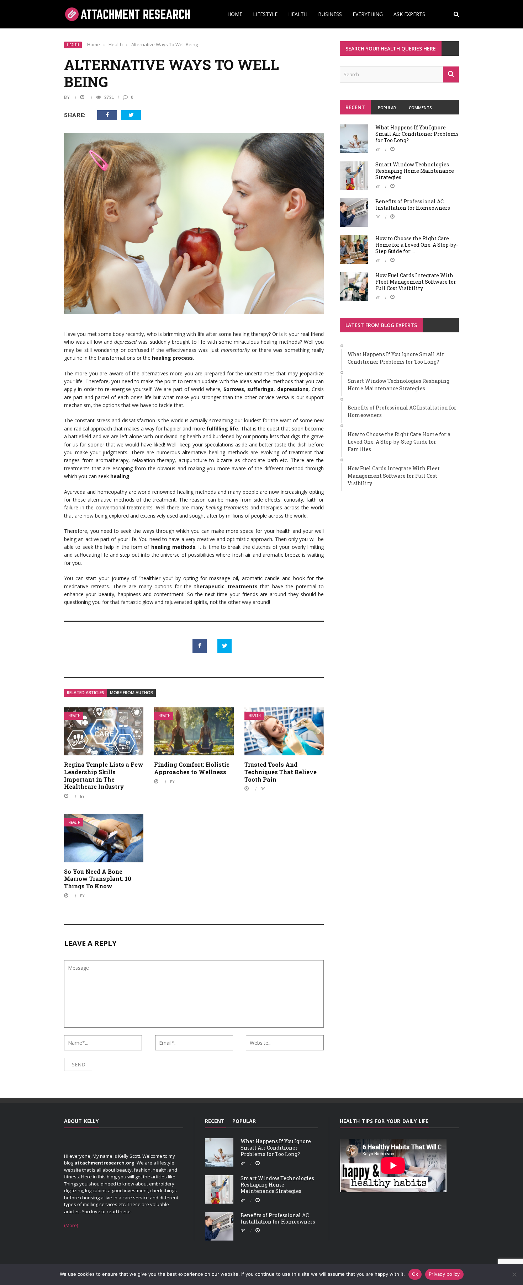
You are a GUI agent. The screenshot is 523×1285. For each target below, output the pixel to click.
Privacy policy (444, 1274)
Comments (420, 107)
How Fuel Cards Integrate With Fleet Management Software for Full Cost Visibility (415, 281)
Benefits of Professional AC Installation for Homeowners (412, 204)
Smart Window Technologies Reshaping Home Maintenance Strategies (414, 171)
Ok (415, 1274)
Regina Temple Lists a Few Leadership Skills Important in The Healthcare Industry (103, 775)
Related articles (85, 693)
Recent (355, 107)
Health (297, 14)
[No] (514, 1274)
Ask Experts (409, 14)
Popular (387, 107)
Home (234, 14)
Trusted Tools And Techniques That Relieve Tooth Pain (280, 772)
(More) (71, 1225)
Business (330, 14)
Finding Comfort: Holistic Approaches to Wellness (191, 768)
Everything (368, 14)
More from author (131, 693)
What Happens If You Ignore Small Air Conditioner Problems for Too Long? (417, 134)
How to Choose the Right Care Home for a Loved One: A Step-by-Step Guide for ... (416, 245)
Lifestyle (265, 14)
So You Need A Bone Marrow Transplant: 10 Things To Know (97, 879)
